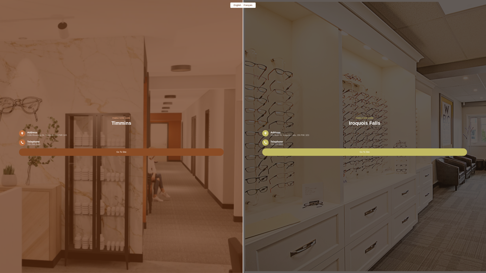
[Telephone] (22, 142)
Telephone (33, 141)
